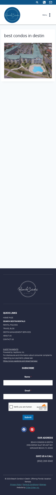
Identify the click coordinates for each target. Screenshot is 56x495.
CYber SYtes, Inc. (32, 487)
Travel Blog (8, 328)
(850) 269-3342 (45, 461)
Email (28, 390)
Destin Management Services (17, 332)
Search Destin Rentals (14, 321)
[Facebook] (24, 429)
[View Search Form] (37, 2)
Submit (28, 417)
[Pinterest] (32, 429)
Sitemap (42, 485)
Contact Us (8, 339)
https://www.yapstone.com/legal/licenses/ (20, 361)
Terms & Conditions (30, 485)
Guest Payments (10, 349)
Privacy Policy (15, 485)
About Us (7, 336)
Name (28, 377)
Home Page (8, 318)
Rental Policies (10, 325)
